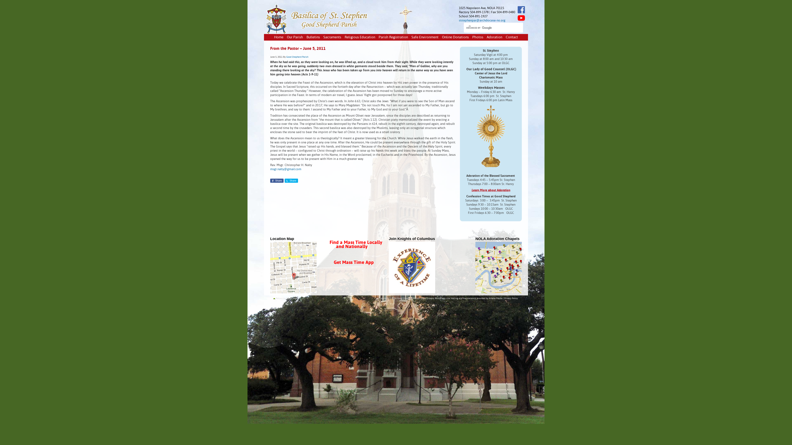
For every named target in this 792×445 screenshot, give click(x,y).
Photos (477, 37)
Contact (512, 37)
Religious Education (360, 37)
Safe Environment (424, 37)
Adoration (494, 37)
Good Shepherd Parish (297, 57)
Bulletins (313, 37)
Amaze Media (495, 298)
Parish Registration (393, 37)
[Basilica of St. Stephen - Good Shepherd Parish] (317, 33)
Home (278, 37)
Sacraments (332, 37)
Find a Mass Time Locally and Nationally (356, 244)
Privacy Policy (511, 298)
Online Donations (455, 37)
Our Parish (295, 37)
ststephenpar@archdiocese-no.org (482, 20)
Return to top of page (286, 298)
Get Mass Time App (354, 262)
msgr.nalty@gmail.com (285, 169)
